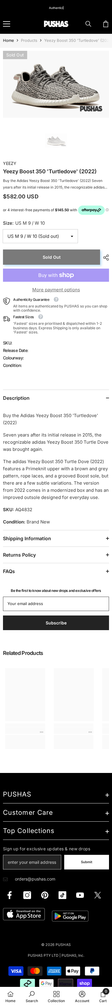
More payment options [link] (56, 290)
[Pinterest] (44, 895)
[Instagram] (27, 895)
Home (8, 40)
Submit (86, 862)
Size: (24, 223)
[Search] (88, 23)
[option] (56, 84)
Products (29, 40)
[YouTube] (80, 895)
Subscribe (56, 622)
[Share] (104, 257)
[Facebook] (9, 895)
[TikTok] (62, 895)
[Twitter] (97, 895)
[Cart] (105, 24)
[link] (25, 730)
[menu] (6, 23)
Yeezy (9, 163)
